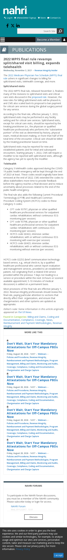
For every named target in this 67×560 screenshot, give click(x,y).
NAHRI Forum (18, 506)
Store (43, 18)
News (49, 319)
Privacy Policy (23, 549)
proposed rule (39, 97)
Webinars (42, 354)
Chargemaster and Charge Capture (23, 370)
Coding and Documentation (41, 367)
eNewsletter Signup (26, 18)
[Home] (15, 10)
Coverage (40, 319)
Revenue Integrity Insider (46, 70)
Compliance (27, 319)
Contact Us (55, 18)
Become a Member (48, 39)
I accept (58, 555)
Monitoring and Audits (47, 363)
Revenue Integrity (38, 357)
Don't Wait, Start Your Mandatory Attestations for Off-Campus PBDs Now (32, 347)
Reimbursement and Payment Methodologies (27, 323)
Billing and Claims (36, 316)
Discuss (33, 517)
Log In (10, 18)
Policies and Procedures (18, 357)
